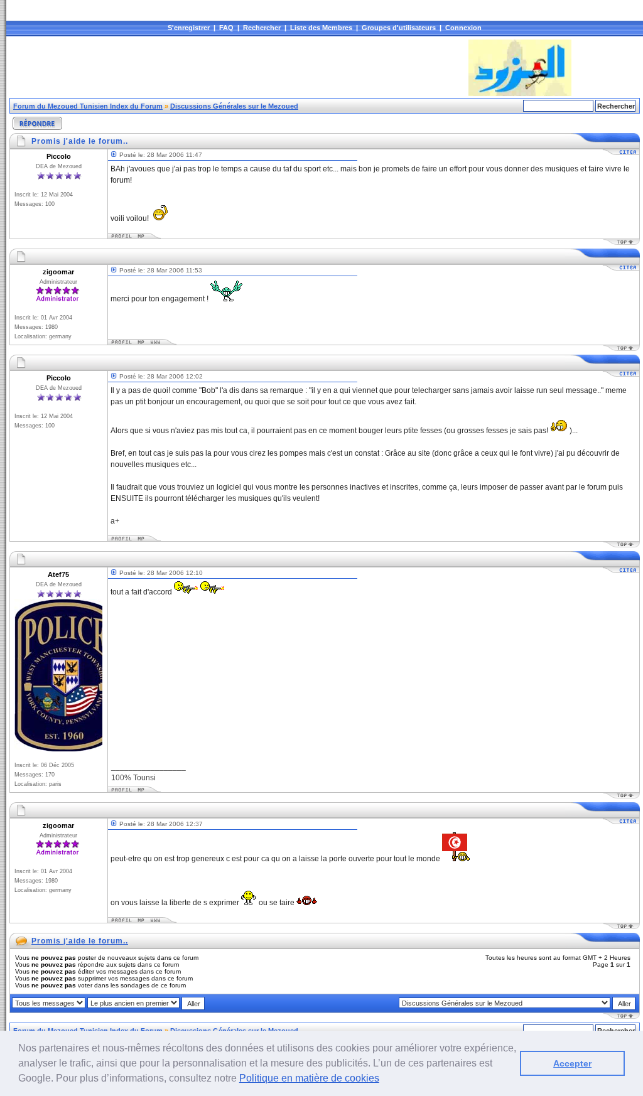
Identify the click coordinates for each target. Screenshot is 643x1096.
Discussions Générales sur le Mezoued (234, 106)
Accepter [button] (572, 1063)
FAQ (226, 27)
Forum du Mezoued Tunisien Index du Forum (88, 106)
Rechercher (262, 27)
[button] (384, 1080)
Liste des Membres (321, 27)
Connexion (463, 27)
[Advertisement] (238, 68)
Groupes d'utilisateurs (399, 27)
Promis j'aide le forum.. (79, 941)
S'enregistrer (189, 27)
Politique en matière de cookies (309, 1078)
